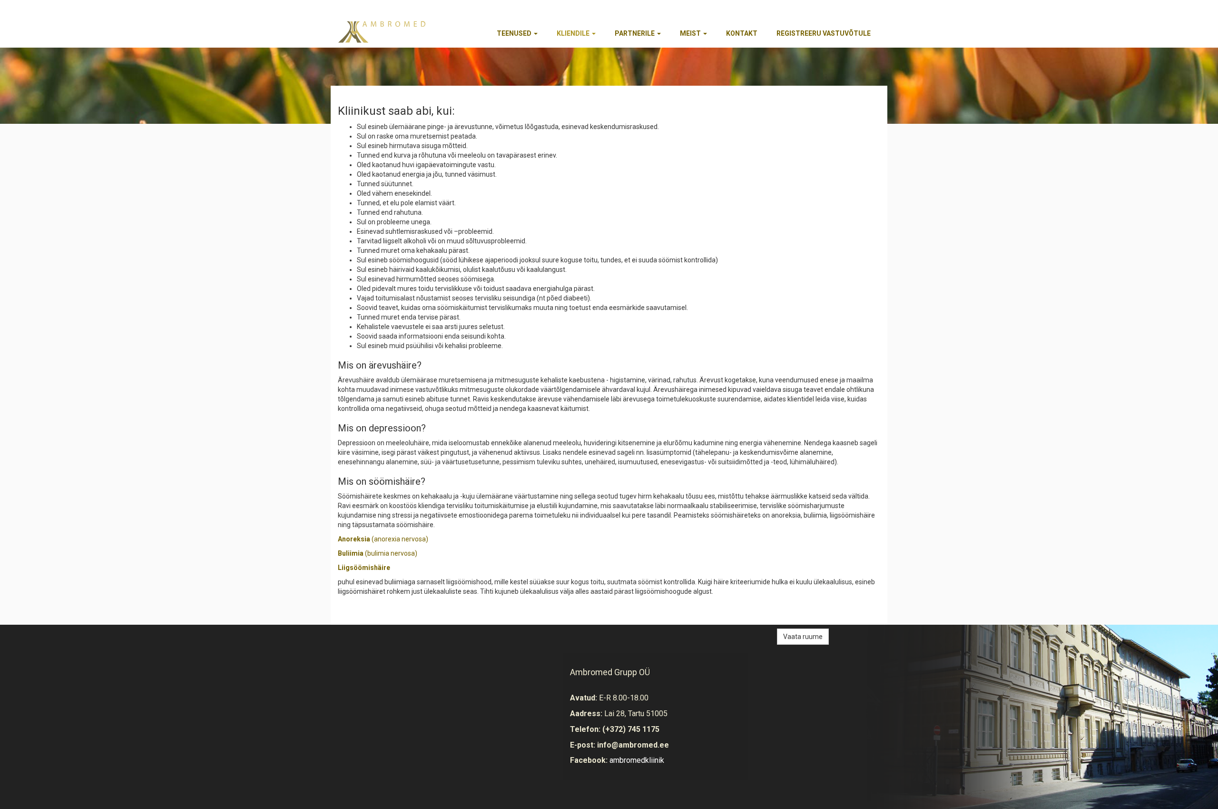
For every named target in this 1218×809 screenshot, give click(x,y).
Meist (691, 33)
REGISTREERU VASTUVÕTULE (823, 33)
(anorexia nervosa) (383, 539)
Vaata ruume (803, 636)
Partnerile (635, 33)
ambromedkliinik (636, 760)
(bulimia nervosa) (377, 553)
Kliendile (574, 33)
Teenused (515, 33)
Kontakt (741, 33)
